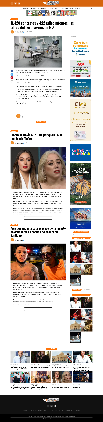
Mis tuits (72, 234)
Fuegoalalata (20, 32)
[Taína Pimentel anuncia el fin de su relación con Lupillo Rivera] (86, 246)
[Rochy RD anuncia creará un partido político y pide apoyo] (75, 269)
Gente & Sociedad (67, 8)
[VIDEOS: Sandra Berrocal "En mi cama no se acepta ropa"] (75, 281)
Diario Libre (21, 208)
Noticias (25, 8)
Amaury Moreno (56, 418)
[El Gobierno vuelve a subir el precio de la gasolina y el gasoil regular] (75, 258)
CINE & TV (57, 8)
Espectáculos (42, 8)
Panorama (32, 8)
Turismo (50, 8)
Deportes (78, 8)
